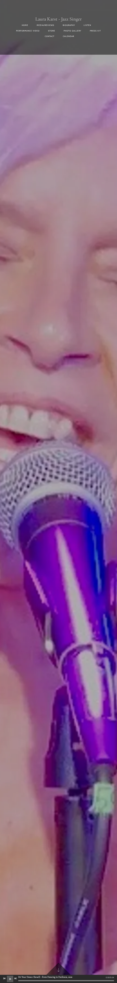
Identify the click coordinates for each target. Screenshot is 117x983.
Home (25, 25)
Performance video (28, 31)
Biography (69, 25)
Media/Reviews (45, 25)
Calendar (68, 36)
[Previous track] (4, 978)
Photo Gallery (72, 31)
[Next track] (15, 978)
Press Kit (95, 31)
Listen (87, 25)
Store (51, 31)
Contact (49, 36)
